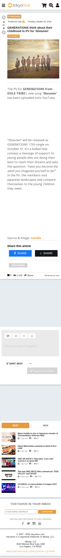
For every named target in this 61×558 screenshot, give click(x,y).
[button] (8, 335)
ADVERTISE (20, 551)
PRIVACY (42, 551)
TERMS (51, 551)
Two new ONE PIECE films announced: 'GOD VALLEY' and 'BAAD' (38, 472)
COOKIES (31, 551)
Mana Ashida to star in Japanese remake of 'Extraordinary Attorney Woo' (38, 434)
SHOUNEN (18, 265)
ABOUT (9, 551)
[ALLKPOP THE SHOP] (44, 6)
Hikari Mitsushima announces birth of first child (37, 447)
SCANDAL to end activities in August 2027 (37, 484)
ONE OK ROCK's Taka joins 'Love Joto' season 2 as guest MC (36, 460)
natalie (36, 238)
